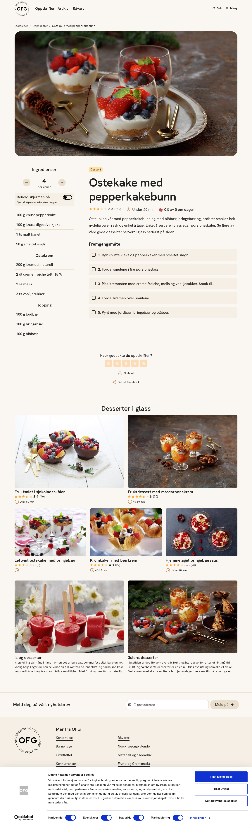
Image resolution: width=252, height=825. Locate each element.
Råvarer (79, 8)
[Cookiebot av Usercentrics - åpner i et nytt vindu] (24, 818)
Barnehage (64, 746)
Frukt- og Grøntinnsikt (134, 763)
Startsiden (22, 26)
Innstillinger (198, 817)
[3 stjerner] (126, 363)
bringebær (34, 324)
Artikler (64, 8)
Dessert (95, 169)
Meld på (222, 704)
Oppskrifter (45, 8)
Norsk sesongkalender (134, 746)
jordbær (32, 314)
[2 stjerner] (117, 363)
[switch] (106, 818)
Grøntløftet (64, 755)
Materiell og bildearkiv (134, 755)
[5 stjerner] (143, 363)
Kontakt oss (64, 738)
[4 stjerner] (135, 363)
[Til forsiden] (22, 8)
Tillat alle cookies (221, 776)
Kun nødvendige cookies (221, 800)
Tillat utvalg (221, 788)
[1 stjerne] (108, 363)
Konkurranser (66, 763)
